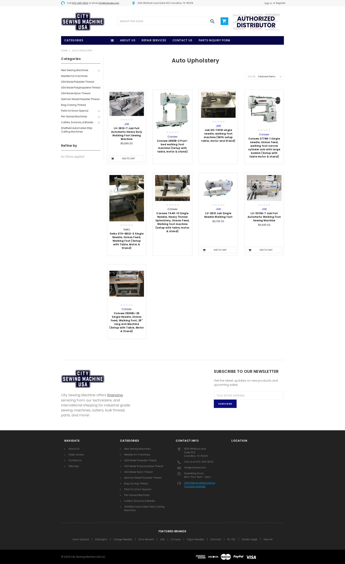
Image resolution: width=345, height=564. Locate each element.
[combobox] (166, 21)
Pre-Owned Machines (74, 116)
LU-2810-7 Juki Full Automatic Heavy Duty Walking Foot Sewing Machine (126, 134)
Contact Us (182, 40)
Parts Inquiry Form (214, 40)
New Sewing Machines (74, 70)
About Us (127, 40)
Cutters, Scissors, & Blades (77, 122)
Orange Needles (123, 539)
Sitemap (73, 466)
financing (115, 395)
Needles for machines (74, 76)
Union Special (80, 539)
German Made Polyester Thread (80, 99)
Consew (176, 539)
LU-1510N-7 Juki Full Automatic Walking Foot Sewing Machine (264, 217)
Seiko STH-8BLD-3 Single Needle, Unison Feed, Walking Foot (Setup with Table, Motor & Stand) (127, 241)
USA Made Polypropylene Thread (80, 87)
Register (280, 3)
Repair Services (154, 40)
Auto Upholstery (82, 50)
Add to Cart (128, 158)
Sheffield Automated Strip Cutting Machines (76, 129)
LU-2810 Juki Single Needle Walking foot (218, 215)
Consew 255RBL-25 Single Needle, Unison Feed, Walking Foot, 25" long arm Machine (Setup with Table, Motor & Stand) (126, 322)
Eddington (101, 539)
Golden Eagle (249, 539)
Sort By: (252, 76)
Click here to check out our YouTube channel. (199, 484)
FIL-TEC (231, 539)
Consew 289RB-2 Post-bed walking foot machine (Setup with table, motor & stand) (172, 146)
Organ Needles (195, 539)
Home (64, 50)
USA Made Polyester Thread (77, 81)
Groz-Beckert (146, 539)
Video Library (76, 454)
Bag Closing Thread (73, 105)
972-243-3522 (80, 3)
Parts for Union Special (74, 110)
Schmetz (215, 539)
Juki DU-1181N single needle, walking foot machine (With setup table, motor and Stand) (218, 135)
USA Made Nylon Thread (75, 93)
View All (268, 539)
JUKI (162, 539)
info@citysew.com (109, 3)
